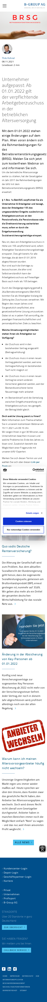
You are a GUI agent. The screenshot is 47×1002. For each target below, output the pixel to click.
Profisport (10, 898)
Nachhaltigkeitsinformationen (16, 987)
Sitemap (23, 990)
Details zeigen (32, 513)
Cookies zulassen (24, 521)
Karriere (8, 881)
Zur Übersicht (13, 927)
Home (5, 976)
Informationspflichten (13, 980)
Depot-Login (11, 873)
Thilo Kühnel (8, 58)
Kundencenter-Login (15, 868)
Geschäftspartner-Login (17, 877)
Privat (7, 890)
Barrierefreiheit (10, 990)
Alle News (22, 842)
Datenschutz (27, 976)
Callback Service (15, 950)
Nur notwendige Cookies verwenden (23, 530)
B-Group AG (10, 902)
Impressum (14, 976)
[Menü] (4, 5)
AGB (37, 976)
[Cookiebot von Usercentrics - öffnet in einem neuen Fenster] (33, 470)
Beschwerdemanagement (14, 983)
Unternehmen (11, 894)
